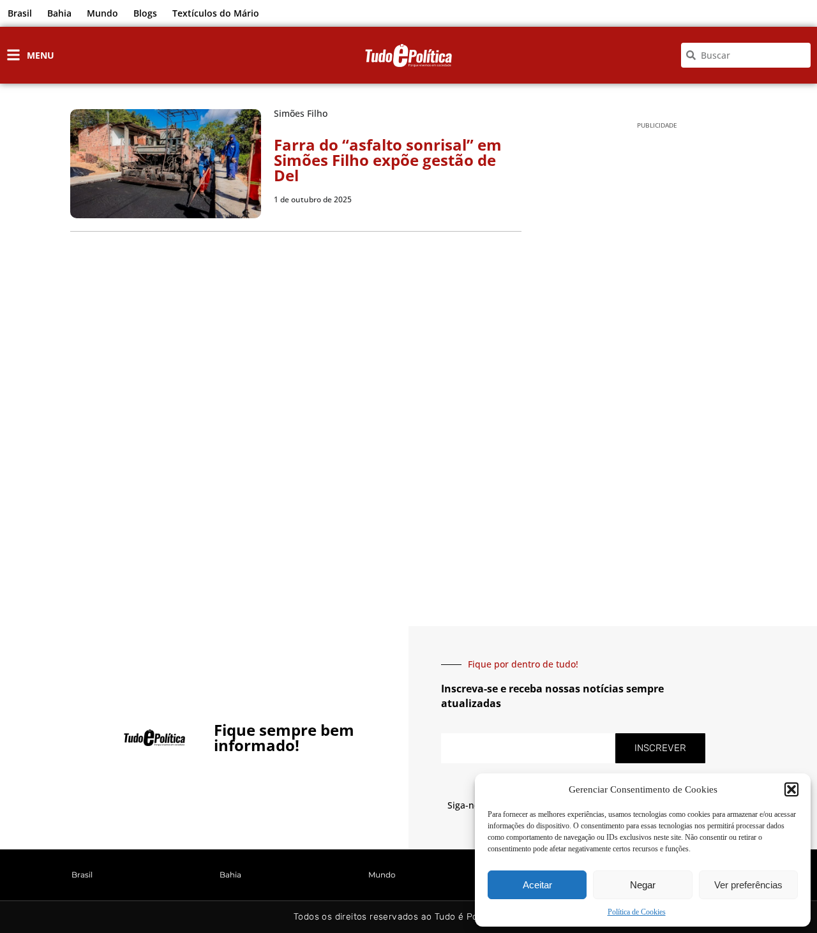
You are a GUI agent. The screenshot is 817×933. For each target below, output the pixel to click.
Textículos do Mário (215, 13)
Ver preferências (748, 884)
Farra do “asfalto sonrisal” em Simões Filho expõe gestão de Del (388, 160)
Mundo (102, 13)
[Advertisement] (657, 338)
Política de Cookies (637, 911)
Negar (643, 884)
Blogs (145, 13)
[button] (791, 789)
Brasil (20, 13)
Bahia (59, 13)
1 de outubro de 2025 (313, 199)
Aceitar (537, 884)
